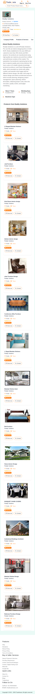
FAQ (3, 644)
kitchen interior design (11, 239)
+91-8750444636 (9, 685)
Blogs (3, 678)
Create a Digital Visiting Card (10, 664)
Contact (16, 35)
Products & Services (22, 39)
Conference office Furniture (12, 314)
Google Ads (5, 668)
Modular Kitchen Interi (11, 389)
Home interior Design (10, 464)
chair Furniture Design (11, 276)
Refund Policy (6, 649)
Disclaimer (5, 647)
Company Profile (9, 39)
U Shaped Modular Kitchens (12, 126)
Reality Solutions (9, 128)
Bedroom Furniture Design (12, 614)
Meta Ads (4, 666)
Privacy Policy (6, 651)
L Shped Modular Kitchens (12, 351)
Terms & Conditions (7, 653)
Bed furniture (8, 426)
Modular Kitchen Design (11, 576)
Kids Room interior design (12, 201)
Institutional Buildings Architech (14, 539)
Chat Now (7, 35)
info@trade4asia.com (10, 687)
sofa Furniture (8, 164)
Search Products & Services (9, 658)
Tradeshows (5, 680)
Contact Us (5, 676)
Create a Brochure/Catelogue (10, 662)
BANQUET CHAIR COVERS (12, 501)
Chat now (9, 138)
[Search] (27, 5)
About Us (4, 674)
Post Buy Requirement (8, 660)
